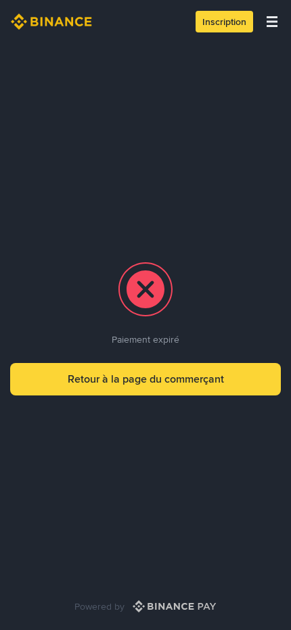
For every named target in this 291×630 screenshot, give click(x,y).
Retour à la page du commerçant (146, 379)
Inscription (224, 22)
